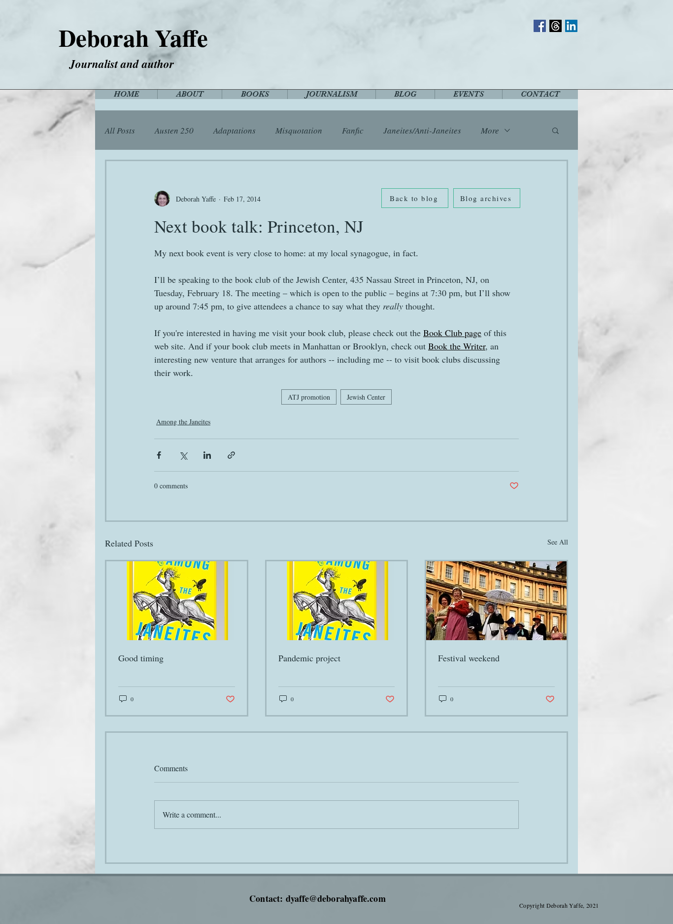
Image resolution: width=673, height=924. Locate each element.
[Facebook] (540, 26)
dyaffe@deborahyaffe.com (336, 898)
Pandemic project (309, 658)
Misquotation (298, 130)
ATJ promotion (309, 397)
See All (557, 542)
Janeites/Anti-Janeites (422, 130)
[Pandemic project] (337, 600)
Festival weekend (469, 658)
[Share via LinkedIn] (207, 455)
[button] (555, 130)
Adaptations (234, 130)
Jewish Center (366, 397)
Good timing (141, 658)
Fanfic (353, 130)
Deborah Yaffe (133, 37)
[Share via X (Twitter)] (183, 455)
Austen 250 (174, 130)
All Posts (120, 130)
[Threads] (555, 26)
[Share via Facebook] (159, 455)
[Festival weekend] (496, 600)
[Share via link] (231, 455)
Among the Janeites (183, 421)
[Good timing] (176, 600)
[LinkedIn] (571, 26)
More (490, 130)
